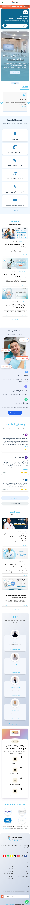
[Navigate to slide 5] (12, 112)
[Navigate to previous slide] (28, 103)
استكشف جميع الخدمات (15, 413)
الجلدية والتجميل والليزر (8, 874)
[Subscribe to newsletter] (2, 896)
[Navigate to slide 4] (17, 83)
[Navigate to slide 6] (10, 112)
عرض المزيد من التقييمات (15, 498)
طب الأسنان (10, 871)
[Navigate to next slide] (1, 103)
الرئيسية (27, 866)
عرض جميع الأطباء (16, 724)
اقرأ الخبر (25, 545)
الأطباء (11, 866)
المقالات (27, 871)
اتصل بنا (27, 874)
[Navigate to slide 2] (14, 83)
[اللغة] (2, 2)
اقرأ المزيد (23, 105)
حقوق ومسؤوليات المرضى (23, 876)
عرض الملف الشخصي (16, 649)
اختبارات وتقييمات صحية (8, 876)
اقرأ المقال (24, 255)
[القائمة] (27, 2)
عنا (28, 869)
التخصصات (11, 869)
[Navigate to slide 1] (13, 83)
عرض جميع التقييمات (15, 503)
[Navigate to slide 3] (15, 83)
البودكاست (10, 878)
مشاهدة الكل (6, 828)
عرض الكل (16, 211)
